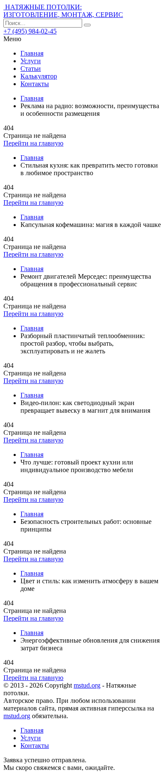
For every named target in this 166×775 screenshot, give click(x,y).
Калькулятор (38, 76)
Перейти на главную (33, 143)
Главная (31, 53)
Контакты (34, 83)
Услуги (30, 60)
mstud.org (87, 685)
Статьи (30, 68)
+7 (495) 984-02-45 (30, 31)
